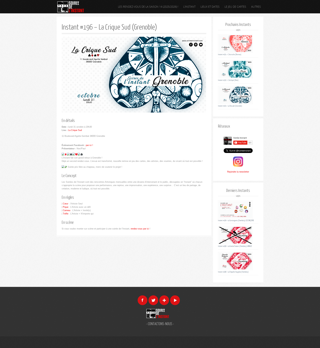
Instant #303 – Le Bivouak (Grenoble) (230, 106)
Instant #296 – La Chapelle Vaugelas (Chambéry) (233, 272)
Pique (65, 207)
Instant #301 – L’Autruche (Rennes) (229, 54)
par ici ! (89, 145)
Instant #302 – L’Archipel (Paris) (228, 80)
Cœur (65, 203)
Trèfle (65, 213)
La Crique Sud (75, 130)
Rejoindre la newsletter (238, 171)
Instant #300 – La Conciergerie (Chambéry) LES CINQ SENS (236, 220)
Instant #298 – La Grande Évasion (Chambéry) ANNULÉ (235, 246)
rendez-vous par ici (140, 228)
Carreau (66, 210)
